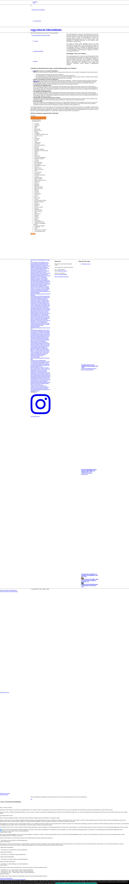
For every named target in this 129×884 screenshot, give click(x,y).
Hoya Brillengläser (39, 162)
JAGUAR (37, 166)
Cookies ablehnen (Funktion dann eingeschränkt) (74, 883)
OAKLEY (37, 192)
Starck (36, 219)
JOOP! (36, 170)
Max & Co (37, 182)
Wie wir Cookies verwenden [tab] (6, 807)
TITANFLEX (38, 220)
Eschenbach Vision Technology (41, 150)
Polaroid (36, 199)
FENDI (36, 152)
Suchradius (34, 119)
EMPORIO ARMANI (39, 149)
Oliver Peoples (38, 193)
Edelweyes (37, 146)
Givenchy (37, 160)
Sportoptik (37, 217)
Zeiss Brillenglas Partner (40, 231)
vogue (36, 228)
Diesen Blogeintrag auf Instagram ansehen (41, 35)
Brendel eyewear (38, 130)
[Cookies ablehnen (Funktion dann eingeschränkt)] (97, 883)
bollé (36, 127)
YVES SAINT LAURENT (40, 229)
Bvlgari (36, 131)
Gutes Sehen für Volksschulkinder (46, 29)
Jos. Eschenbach (38, 172)
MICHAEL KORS (39, 187)
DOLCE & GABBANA (40, 145)
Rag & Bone (37, 204)
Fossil (36, 154)
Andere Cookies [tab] (3, 865)
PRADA (36, 203)
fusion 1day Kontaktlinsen (40, 157)
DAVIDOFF (37, 143)
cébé (36, 137)
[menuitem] (65, 21)
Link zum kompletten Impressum (62, 276)
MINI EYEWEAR (39, 188)
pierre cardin (37, 197)
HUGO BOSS (38, 164)
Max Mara (37, 184)
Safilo (36, 212)
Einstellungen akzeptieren (5, 879)
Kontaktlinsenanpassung (40, 174)
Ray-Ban (36, 208)
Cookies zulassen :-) (60, 883)
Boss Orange (37, 129)
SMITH (36, 216)
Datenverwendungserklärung (61, 274)
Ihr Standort (33, 115)
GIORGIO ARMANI (39, 158)
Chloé (36, 141)
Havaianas (37, 161)
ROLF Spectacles (38, 211)
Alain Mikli (37, 125)
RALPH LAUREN (39, 207)
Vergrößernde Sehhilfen (40, 225)
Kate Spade (37, 173)
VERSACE (37, 227)
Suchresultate (35, 121)
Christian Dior (38, 142)
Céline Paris (37, 138)
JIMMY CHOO (38, 168)
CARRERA (37, 133)
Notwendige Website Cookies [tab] (6, 815)
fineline (36, 153)
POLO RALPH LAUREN (40, 200)
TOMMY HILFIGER (39, 222)
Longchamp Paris (38, 177)
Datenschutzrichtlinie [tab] (4, 873)
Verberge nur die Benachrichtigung (18, 879)
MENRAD (37, 185)
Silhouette (37, 215)
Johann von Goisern (39, 169)
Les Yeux (37, 176)
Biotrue (36, 126)
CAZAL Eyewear (38, 135)
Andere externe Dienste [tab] (5, 841)
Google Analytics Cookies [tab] (5, 832)
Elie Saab (37, 147)
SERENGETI (38, 213)
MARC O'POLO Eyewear (40, 180)
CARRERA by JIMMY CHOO (41, 134)
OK (31, 799)
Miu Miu (36, 189)
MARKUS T (37, 181)
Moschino (37, 191)
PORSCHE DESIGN (39, 201)
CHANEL (37, 139)
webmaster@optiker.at (62, 270)
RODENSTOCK (38, 209)
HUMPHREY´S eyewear (40, 165)
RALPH (36, 205)
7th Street (37, 123)
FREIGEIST (37, 156)
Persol (36, 196)
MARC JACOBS (38, 178)
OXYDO (37, 195)
